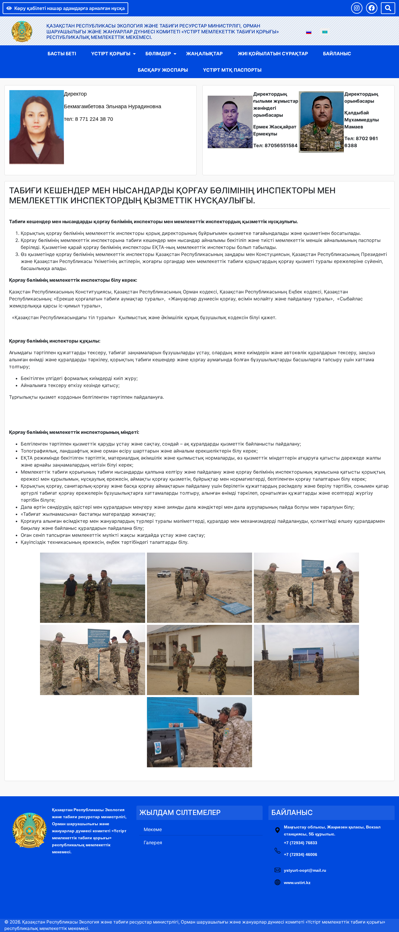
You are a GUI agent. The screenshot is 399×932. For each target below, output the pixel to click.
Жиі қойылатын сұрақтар (273, 53)
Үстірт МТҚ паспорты (232, 70)
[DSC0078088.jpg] (92, 660)
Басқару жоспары (163, 70)
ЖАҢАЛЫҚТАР (204, 53)
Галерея (153, 842)
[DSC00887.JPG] (199, 660)
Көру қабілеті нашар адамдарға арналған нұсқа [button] (69, 8)
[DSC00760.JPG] (92, 588)
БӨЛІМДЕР (158, 53)
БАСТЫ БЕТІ (62, 53)
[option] (309, 31)
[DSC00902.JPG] (306, 660)
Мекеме (153, 829)
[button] (356, 8)
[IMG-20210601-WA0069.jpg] (199, 732)
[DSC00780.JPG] (306, 588)
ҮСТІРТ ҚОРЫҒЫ (110, 53)
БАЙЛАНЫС (337, 53)
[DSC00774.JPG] (199, 588)
